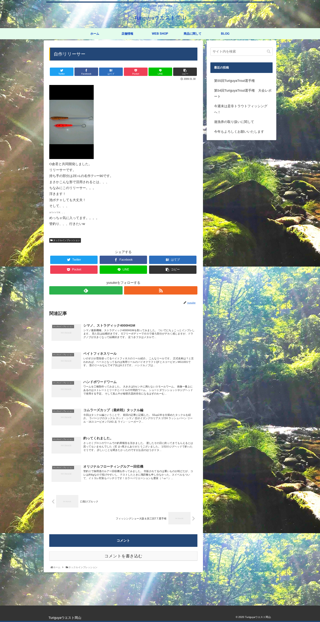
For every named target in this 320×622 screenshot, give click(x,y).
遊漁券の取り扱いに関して (234, 122)
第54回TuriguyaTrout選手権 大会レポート (242, 93)
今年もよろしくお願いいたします (239, 131)
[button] (268, 51)
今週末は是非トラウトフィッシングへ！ (240, 109)
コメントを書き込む (123, 556)
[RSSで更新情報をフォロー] (160, 290)
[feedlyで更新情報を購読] (86, 290)
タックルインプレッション (66, 240)
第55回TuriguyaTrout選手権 (234, 81)
